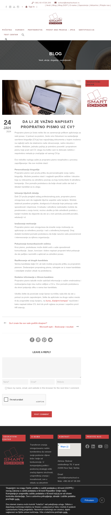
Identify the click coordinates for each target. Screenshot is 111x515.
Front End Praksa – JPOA (60, 30)
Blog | (55, 5)
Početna (7, 30)
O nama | (74, 5)
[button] (23, 37)
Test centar (11, 35)
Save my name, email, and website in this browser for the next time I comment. (43, 388)
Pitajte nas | (105, 5)
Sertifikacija (87, 30)
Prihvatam (89, 500)
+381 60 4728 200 (42, 3)
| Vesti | (48, 5)
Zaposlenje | (84, 5)
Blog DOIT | (63, 5)
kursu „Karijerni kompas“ (57, 301)
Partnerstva (35, 30)
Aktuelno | (94, 5)
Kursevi (19, 30)
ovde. (17, 499)
